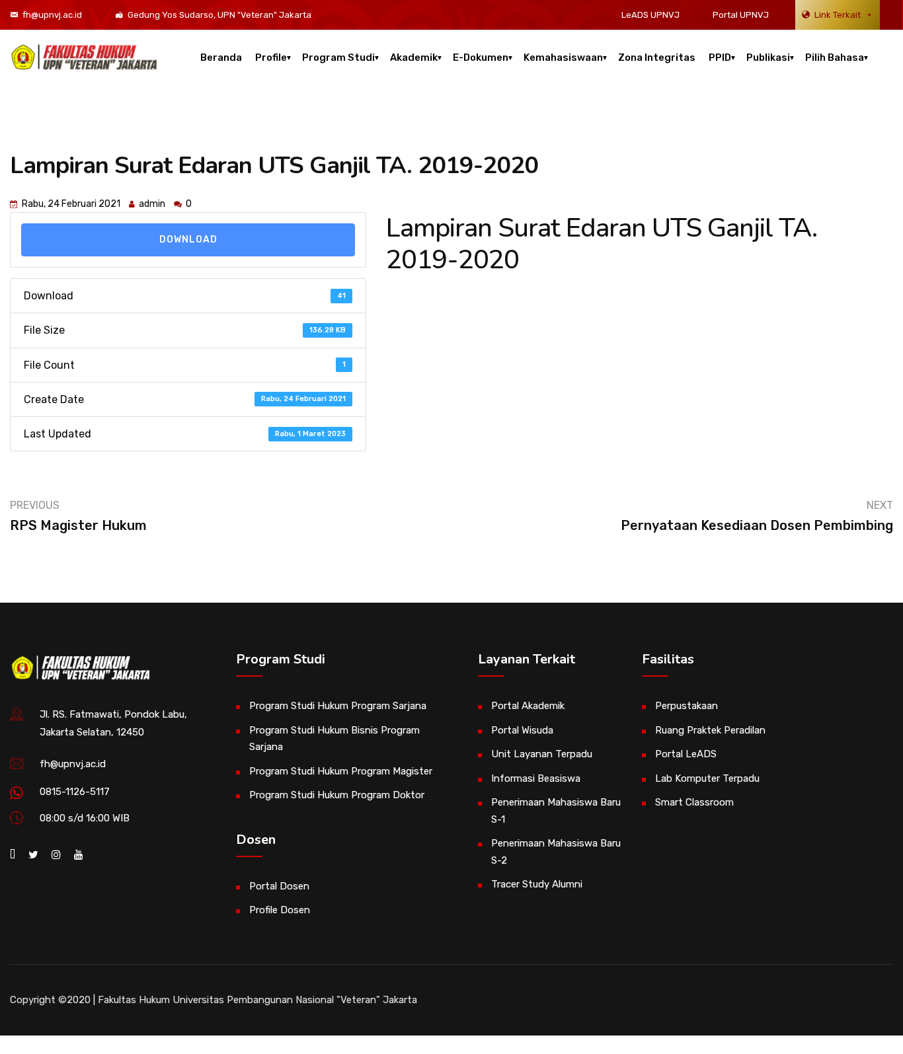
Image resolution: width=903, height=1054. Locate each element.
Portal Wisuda (522, 730)
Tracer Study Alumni (536, 884)
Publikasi (768, 57)
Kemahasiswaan (563, 57)
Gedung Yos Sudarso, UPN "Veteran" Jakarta (219, 15)
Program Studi (338, 57)
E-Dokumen (480, 57)
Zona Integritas (656, 57)
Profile (271, 57)
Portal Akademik (528, 706)
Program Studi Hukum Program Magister (340, 771)
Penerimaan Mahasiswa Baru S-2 (556, 851)
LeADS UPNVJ (650, 15)
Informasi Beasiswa (535, 778)
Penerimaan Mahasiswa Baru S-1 (556, 810)
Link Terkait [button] (837, 15)
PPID (720, 57)
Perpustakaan (686, 706)
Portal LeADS (686, 754)
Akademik (414, 57)
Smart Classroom (694, 802)
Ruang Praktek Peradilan (710, 730)
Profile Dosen (279, 910)
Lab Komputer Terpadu (707, 778)
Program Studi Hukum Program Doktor (336, 795)
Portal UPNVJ (741, 15)
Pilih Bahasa (834, 57)
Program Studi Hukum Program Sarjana (337, 706)
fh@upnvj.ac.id (52, 15)
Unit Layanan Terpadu (541, 754)
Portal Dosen (279, 886)
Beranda (221, 57)
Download (188, 239)
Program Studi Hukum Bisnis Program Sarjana (334, 738)
